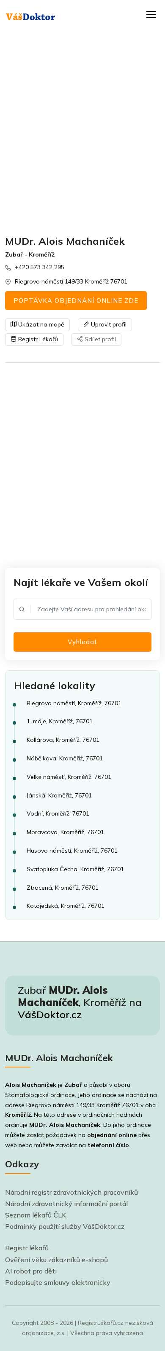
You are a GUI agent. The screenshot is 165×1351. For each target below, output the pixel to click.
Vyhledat (82, 642)
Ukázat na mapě (40, 324)
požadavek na (91, 1135)
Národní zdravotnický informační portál (66, 1203)
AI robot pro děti (31, 1271)
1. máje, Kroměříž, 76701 (60, 721)
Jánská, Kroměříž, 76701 (59, 795)
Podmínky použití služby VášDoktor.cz (64, 1226)
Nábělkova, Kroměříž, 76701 (65, 758)
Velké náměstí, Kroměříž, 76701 (69, 777)
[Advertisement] (82, 133)
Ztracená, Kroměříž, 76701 (63, 887)
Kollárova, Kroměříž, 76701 (63, 740)
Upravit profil (107, 324)
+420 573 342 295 (39, 267)
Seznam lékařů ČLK (35, 1215)
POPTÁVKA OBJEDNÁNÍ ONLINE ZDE (76, 301)
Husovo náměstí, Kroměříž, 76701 (72, 850)
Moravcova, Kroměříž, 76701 (65, 832)
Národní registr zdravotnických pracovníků (71, 1192)
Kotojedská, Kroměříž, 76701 (65, 906)
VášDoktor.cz (50, 1014)
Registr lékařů (27, 1248)
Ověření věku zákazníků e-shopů (56, 1259)
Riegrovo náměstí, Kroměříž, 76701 (74, 703)
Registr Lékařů (37, 339)
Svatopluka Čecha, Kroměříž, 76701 (75, 869)
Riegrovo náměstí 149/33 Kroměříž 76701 (71, 281)
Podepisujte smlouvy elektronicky (57, 1282)
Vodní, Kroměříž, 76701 (58, 813)
